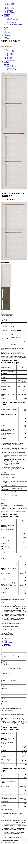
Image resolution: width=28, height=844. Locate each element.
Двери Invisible (10, 4)
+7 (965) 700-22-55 (5, 24)
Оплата (3, 597)
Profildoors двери (11, 20)
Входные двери (10, 18)
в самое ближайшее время (9, 655)
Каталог (6, 1)
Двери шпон (10, 10)
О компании (7, 14)
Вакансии (6, 644)
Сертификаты (7, 645)
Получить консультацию (6, 315)
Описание (3, 472)
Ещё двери (6, 16)
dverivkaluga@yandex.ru (16, 24)
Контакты (6, 15)
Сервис (5, 640)
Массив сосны (10, 3)
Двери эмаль (10, 11)
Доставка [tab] (6, 319)
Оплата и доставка (8, 642)
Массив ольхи (10, 8)
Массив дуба (10, 7)
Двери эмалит (10, 6)
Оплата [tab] (5, 320)
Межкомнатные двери (12, 19)
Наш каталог (7, 638)
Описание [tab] (6, 317)
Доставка (3, 499)
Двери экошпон (11, 12)
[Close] (1, 691)
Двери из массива (11, 22)
